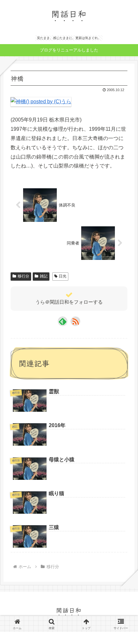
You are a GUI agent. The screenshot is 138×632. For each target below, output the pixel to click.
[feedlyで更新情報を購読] (62, 321)
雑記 (43, 276)
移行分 (23, 276)
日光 (62, 276)
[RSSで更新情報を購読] (75, 321)
